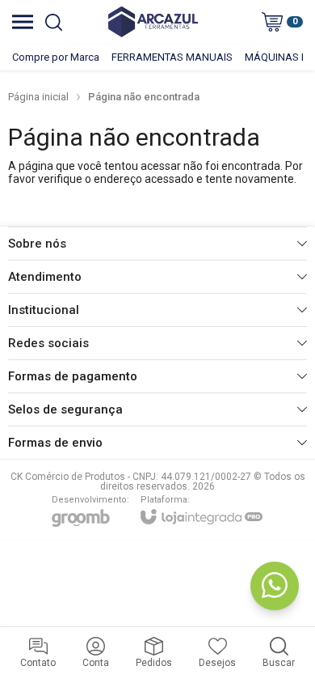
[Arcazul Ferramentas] (153, 21)
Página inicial (38, 97)
